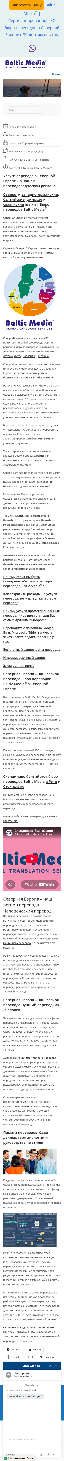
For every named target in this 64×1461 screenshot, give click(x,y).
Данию (7, 351)
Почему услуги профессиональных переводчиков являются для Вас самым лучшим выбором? (31, 615)
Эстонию (18, 351)
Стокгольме (13, 786)
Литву (17, 356)
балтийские (14, 199)
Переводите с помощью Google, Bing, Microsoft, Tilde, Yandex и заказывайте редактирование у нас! (28, 635)
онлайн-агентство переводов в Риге (32, 816)
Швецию (43, 356)
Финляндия (19, 542)
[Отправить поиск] (39, 110)
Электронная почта (18, 665)
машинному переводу (17, 929)
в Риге (51, 781)
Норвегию (29, 356)
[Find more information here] (32, 1410)
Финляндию (32, 351)
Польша (54, 542)
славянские (13, 204)
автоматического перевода (38, 1057)
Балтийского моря (42, 529)
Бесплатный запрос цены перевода (31, 649)
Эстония (50, 538)
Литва (7, 542)
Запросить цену (27, 4)
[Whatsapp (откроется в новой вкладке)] (32, 48)
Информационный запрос (24, 657)
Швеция (20, 547)
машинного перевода (17, 943)
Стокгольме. (10, 821)
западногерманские (40, 194)
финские (34, 199)
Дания (40, 538)
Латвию (8, 356)
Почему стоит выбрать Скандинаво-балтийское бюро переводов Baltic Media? (27, 581)
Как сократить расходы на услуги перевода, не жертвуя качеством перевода (30, 598)
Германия (33, 542)
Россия (7, 547)
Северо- (10, 194)
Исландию (47, 351)
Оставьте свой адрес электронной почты (29, 1327)
